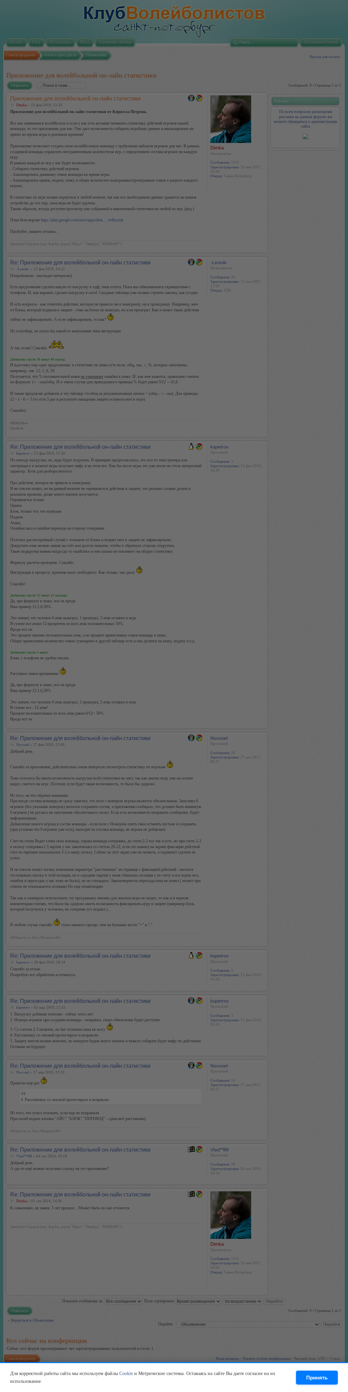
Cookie (126, 1373)
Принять (317, 1377)
